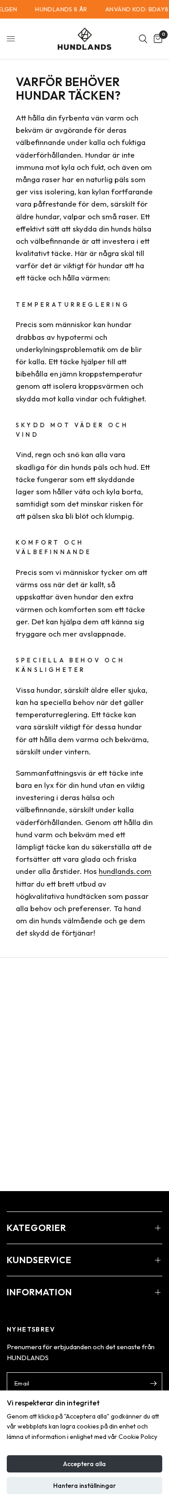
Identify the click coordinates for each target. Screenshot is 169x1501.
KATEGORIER (36, 1227)
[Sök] (143, 39)
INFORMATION (39, 1292)
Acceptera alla (84, 1464)
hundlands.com (125, 871)
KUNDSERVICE (39, 1259)
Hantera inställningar (84, 1486)
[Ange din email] (153, 1383)
